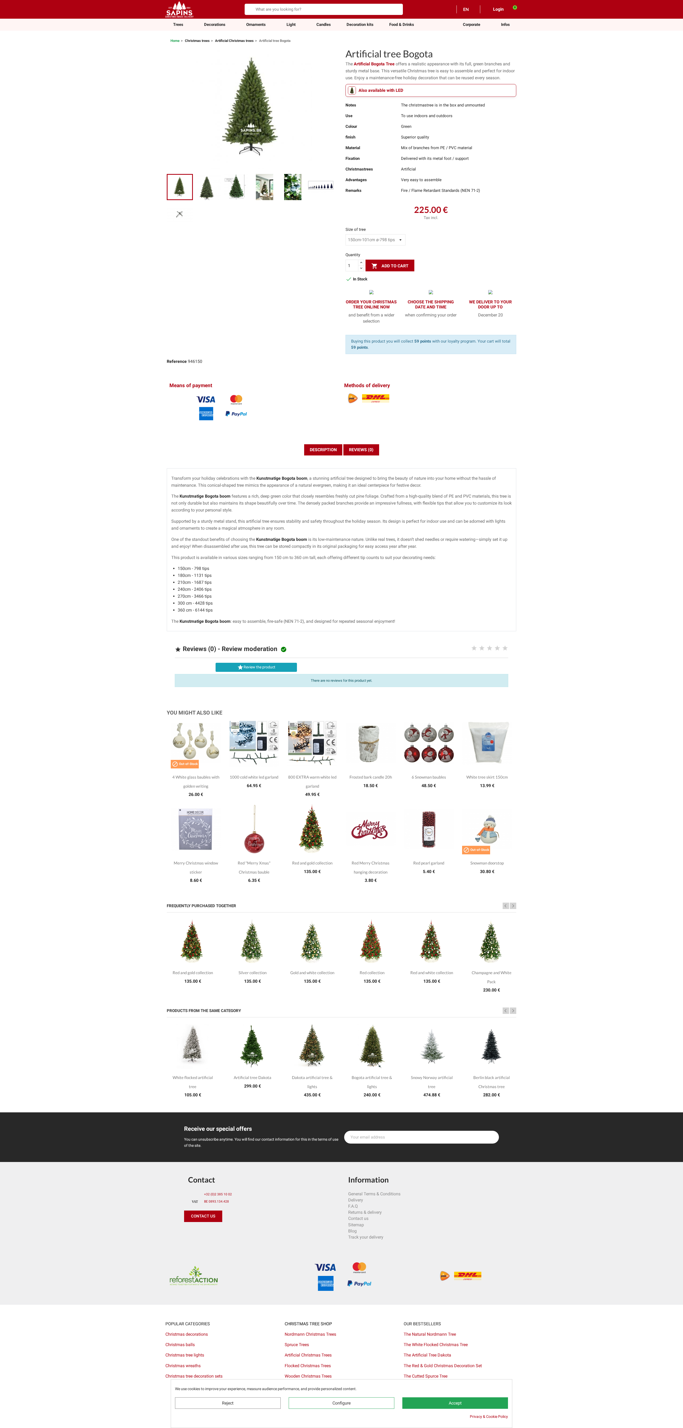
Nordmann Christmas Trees (310, 1334)
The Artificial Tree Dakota (427, 1355)
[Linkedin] (237, 1232)
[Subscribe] (492, 1137)
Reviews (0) (361, 449)
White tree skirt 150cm (487, 777)
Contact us (358, 1218)
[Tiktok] (249, 1232)
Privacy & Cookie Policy (489, 1416)
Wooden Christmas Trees (308, 1376)
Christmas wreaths (183, 1365)
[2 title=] (482, 648)
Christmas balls (180, 1344)
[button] (471, 25)
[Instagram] (213, 1232)
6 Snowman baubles (429, 777)
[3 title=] (489, 648)
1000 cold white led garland (254, 777)
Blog (352, 1230)
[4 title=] (497, 648)
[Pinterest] (201, 1232)
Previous (506, 906)
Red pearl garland (428, 862)
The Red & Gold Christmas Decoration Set (443, 1365)
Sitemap (356, 1224)
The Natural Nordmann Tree (430, 1334)
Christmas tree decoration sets (194, 1376)
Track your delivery (365, 1237)
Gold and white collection (312, 972)
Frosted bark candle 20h (371, 777)
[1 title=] (474, 648)
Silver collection (253, 972)
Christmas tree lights (184, 1355)
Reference (177, 361)
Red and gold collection (312, 862)
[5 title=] (505, 648)
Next (513, 906)
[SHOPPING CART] (512, 9)
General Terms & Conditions (374, 1193)
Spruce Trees (297, 1344)
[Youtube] (225, 1232)
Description (323, 449)
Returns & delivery (365, 1212)
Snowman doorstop (487, 862)
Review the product (256, 667)
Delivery (355, 1200)
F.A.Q (353, 1206)
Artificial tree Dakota (252, 1077)
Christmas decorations (186, 1334)
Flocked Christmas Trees (308, 1365)
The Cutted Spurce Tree (425, 1376)
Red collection (372, 972)
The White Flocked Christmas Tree (436, 1344)
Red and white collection (431, 972)
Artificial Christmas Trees (308, 1355)
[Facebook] (189, 1232)
